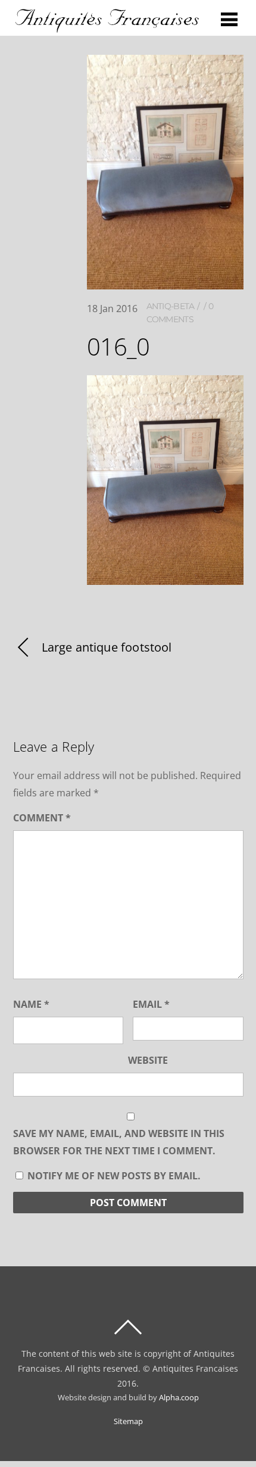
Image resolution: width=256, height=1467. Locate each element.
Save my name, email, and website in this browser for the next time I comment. (118, 1142)
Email (151, 1004)
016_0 (118, 346)
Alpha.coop (179, 1398)
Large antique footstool (107, 647)
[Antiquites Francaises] (107, 27)
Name (31, 1004)
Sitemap (128, 1421)
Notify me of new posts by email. (114, 1175)
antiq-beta (170, 306)
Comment (42, 817)
